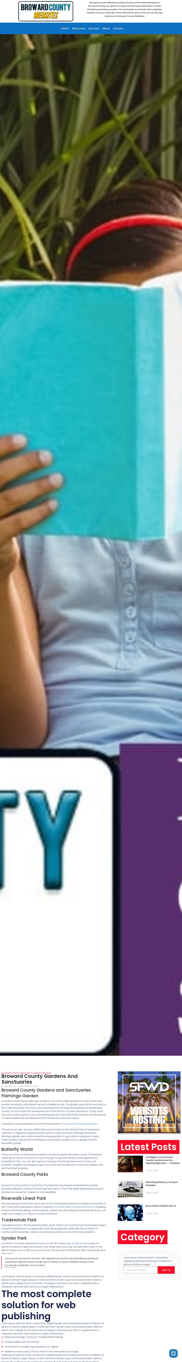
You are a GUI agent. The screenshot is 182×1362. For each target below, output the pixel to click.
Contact (118, 28)
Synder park (78, 1243)
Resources (78, 28)
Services (93, 28)
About (106, 28)
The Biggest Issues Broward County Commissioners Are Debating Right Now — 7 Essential (162, 1160)
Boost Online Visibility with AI (161, 1205)
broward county (10, 1073)
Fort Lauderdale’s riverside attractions (73, 1207)
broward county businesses (35, 1073)
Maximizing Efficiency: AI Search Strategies (162, 1183)
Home (65, 28)
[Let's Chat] (173, 1353)
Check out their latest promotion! (79, 1123)
